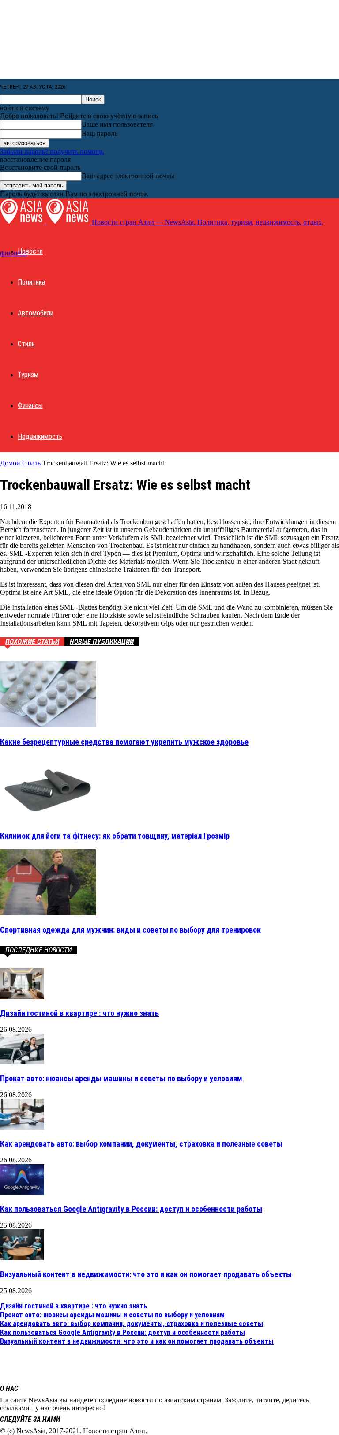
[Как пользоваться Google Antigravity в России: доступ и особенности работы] (22, 1192)
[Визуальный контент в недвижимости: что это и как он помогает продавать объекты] (22, 1258)
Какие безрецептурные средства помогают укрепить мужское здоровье (124, 741)
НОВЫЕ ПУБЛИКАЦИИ (102, 641)
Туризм (28, 375)
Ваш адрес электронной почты (128, 176)
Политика (31, 282)
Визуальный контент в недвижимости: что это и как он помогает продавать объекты (146, 1274)
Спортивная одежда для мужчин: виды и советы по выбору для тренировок (130, 929)
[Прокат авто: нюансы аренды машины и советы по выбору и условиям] (22, 1062)
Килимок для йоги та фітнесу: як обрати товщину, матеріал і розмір (115, 835)
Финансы (30, 405)
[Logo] (23, 222)
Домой (10, 463)
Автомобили (35, 313)
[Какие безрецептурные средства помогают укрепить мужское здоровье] (48, 724)
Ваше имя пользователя (117, 124)
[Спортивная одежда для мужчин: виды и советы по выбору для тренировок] (48, 913)
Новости (30, 251)
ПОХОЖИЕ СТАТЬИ (32, 641)
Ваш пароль (99, 133)
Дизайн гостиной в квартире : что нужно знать (79, 1013)
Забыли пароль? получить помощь (52, 151)
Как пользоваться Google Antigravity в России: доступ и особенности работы (131, 1209)
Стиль (26, 344)
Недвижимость (40, 436)
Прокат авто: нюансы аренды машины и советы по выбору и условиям (121, 1078)
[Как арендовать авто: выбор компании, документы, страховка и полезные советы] (22, 1127)
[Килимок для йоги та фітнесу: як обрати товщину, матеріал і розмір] (48, 818)
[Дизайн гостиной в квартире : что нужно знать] (22, 996)
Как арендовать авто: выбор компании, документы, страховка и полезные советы (141, 1143)
